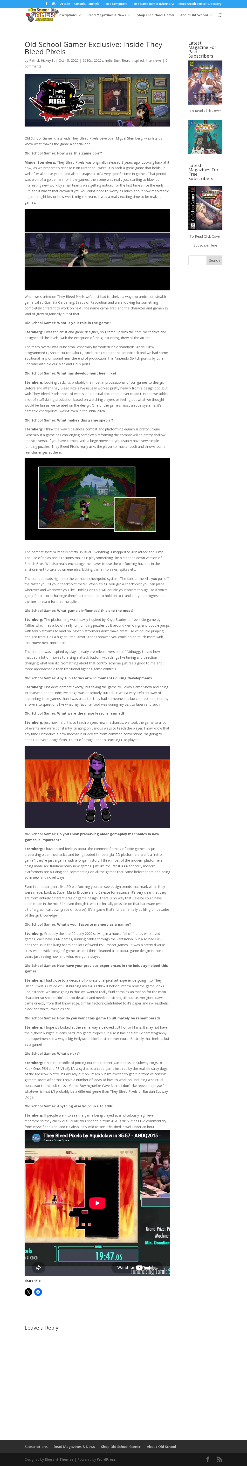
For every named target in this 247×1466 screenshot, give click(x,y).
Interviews (154, 60)
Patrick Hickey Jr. (42, 60)
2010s (87, 60)
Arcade (65, 4)
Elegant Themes (59, 1459)
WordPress (106, 1459)
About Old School (194, 15)
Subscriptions (66, 15)
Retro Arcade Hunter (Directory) (200, 4)
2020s (98, 60)
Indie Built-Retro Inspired (124, 60)
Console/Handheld (86, 4)
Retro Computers (115, 4)
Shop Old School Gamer (155, 15)
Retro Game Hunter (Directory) (153, 4)
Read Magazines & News (107, 15)
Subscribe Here (205, 245)
